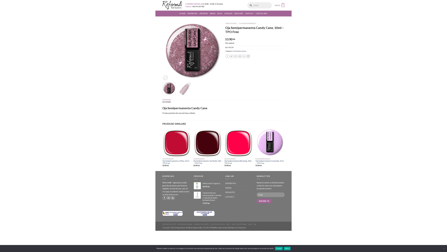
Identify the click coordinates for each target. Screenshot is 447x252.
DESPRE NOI (193, 13)
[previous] (166, 51)
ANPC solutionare (239, 224)
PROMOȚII (230, 192)
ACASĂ (182, 13)
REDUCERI (238, 13)
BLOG (219, 13)
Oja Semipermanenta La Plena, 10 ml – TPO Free (176, 162)
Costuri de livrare (184, 224)
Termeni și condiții (201, 224)
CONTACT (249, 13)
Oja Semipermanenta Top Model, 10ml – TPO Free (207, 162)
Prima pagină (230, 23)
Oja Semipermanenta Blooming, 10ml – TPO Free (238, 162)
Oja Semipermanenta (247, 23)
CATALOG (228, 13)
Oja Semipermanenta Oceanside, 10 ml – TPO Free (269, 162)
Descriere (166, 102)
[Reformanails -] (172, 5)
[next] (218, 51)
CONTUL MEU (261, 13)
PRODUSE (204, 13)
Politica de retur (218, 224)
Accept (279, 248)
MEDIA (212, 13)
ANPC (228, 224)
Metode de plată (169, 224)
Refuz (287, 248)
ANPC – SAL (252, 224)
